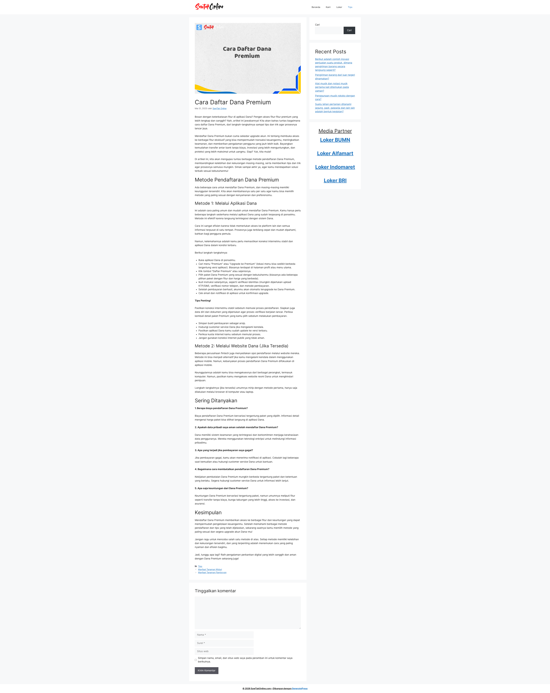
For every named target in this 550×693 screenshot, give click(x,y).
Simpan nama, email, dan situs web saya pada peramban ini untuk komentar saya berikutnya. (245, 660)
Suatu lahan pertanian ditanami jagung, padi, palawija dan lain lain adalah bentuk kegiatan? (335, 108)
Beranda (316, 7)
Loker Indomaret (335, 167)
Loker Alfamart (335, 153)
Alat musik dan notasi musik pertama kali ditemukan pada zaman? (332, 87)
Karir (328, 7)
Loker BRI (335, 180)
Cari (317, 24)
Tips (350, 7)
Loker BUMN (335, 140)
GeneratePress (300, 688)
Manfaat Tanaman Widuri (210, 569)
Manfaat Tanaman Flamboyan (212, 572)
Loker (339, 7)
